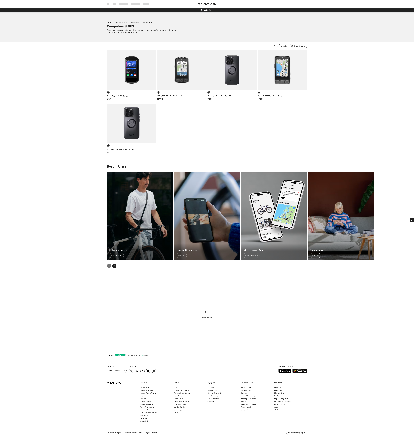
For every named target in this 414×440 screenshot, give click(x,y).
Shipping (244, 393)
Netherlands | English (297, 433)
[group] (207, 220)
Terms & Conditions (147, 407)
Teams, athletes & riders (182, 393)
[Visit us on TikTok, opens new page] (154, 371)
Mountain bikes (279, 393)
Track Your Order (246, 407)
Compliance (144, 415)
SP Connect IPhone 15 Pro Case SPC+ (219, 96)
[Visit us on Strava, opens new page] (148, 371)
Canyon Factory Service (181, 401)
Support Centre (246, 387)
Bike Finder (211, 387)
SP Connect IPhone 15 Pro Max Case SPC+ (121, 149)
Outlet (276, 407)
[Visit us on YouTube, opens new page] (142, 371)
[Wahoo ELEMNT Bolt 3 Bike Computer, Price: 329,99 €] (182, 70)
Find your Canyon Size (214, 393)
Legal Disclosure (145, 410)
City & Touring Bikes (281, 399)
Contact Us (244, 410)
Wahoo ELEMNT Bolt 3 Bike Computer (170, 96)
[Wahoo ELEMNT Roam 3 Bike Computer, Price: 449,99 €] (282, 70)
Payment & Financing (248, 396)
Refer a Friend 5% (213, 399)
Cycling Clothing (280, 404)
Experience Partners (180, 404)
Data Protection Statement (149, 413)
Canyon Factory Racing (148, 393)
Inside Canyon (145, 387)
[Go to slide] (259, 266)
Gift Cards (210, 401)
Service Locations (247, 390)
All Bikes (277, 410)
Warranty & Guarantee (248, 399)
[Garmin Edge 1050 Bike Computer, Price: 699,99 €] (131, 70)
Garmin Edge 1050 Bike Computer (118, 96)
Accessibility (144, 421)
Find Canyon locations (181, 390)
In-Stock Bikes (212, 390)
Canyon (109, 22)
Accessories (135, 22)
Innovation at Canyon (147, 390)
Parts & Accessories (121, 22)
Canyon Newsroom (146, 404)
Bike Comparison (213, 396)
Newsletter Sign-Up (118, 371)
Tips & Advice (178, 399)
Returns (243, 401)
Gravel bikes (278, 390)
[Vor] (114, 266)
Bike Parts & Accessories (282, 401)
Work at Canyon (145, 401)
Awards (143, 399)
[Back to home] (207, 4)
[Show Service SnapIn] (412, 220)
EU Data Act (144, 418)
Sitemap (176, 413)
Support (146, 4)
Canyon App (178, 410)
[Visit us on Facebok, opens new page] (131, 371)
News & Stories (179, 396)
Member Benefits (179, 407)
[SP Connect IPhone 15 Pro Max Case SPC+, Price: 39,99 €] (131, 123)
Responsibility (145, 396)
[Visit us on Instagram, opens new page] (137, 371)
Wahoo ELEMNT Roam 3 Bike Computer (271, 96)
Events (176, 387)
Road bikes (278, 387)
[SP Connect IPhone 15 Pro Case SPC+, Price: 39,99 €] (232, 70)
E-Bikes (277, 396)
